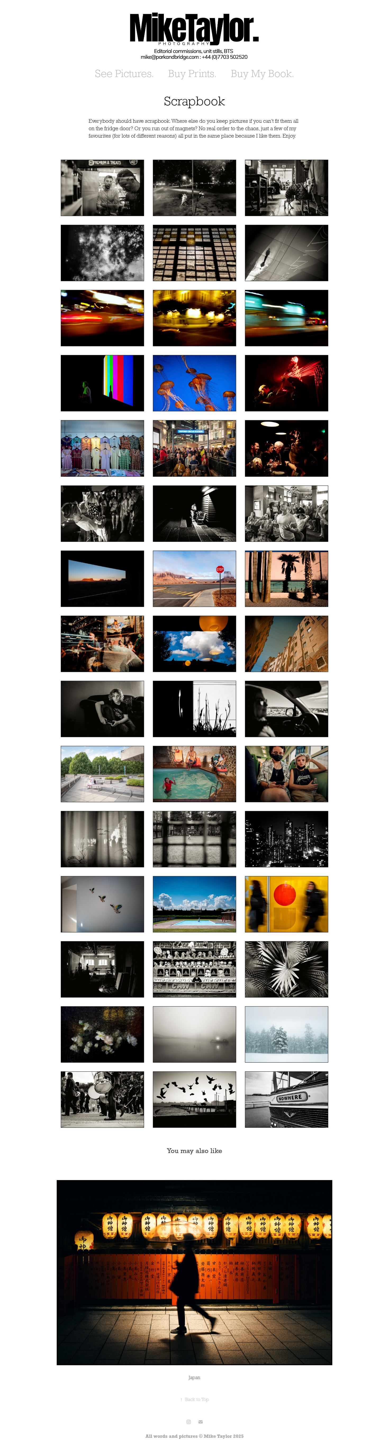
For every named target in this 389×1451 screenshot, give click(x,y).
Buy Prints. (192, 73)
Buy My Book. (262, 73)
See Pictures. (124, 73)
